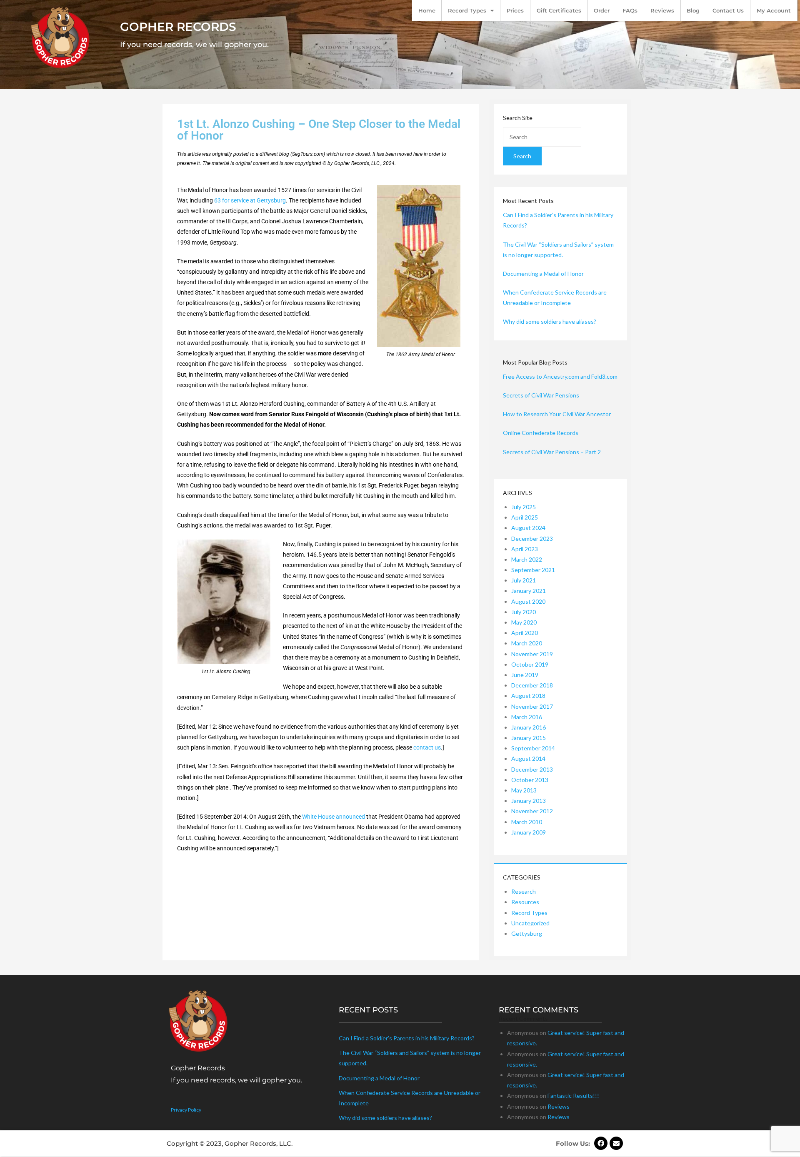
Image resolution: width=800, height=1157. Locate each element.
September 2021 (533, 569)
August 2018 (528, 695)
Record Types (467, 10)
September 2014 (533, 748)
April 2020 (524, 632)
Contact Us (728, 10)
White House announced (333, 816)
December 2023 (532, 538)
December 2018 (532, 685)
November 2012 (532, 811)
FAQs (630, 10)
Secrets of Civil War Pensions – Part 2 (552, 451)
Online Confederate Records (540, 432)
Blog (693, 10)
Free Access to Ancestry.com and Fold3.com (560, 376)
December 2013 (532, 769)
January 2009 (528, 832)
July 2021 (523, 580)
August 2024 (528, 527)
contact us (427, 747)
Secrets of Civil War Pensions (541, 395)
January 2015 (528, 737)
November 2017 (532, 706)
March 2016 (526, 716)
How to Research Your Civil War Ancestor (557, 413)
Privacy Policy (186, 1110)
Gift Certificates (559, 10)
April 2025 (524, 517)
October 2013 (529, 779)
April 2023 (524, 548)
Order (602, 10)
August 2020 (528, 601)
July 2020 (523, 611)
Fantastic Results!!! (573, 1095)
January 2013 (528, 800)
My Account (774, 10)
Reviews (662, 10)
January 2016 (528, 727)
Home (426, 10)
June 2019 (524, 674)
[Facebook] (601, 1143)
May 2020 (524, 622)
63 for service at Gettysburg (250, 200)
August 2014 (528, 758)
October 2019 (529, 664)
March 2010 (526, 821)
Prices (515, 10)
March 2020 (526, 643)
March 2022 (526, 559)
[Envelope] (616, 1143)
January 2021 (528, 590)
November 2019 (532, 653)
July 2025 (523, 506)
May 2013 (524, 790)
